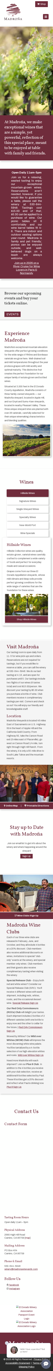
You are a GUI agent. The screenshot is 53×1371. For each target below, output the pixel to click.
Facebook (13, 1285)
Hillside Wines (27, 493)
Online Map (12, 806)
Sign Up (26, 856)
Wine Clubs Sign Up (27, 915)
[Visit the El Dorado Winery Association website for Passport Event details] (26, 1312)
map (27, 1238)
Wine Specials (27, 533)
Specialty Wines (27, 517)
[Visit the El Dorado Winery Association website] (26, 1324)
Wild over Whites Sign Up (31, 1055)
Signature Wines (27, 501)
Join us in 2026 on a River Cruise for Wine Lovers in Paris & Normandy (26, 268)
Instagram (14, 1288)
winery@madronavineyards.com (21, 1269)
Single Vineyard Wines (27, 509)
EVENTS (12, 314)
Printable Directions (38, 806)
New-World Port (27, 525)
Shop (42, 4)
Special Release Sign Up (25, 1003)
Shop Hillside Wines (26, 619)
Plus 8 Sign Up (14, 1087)
